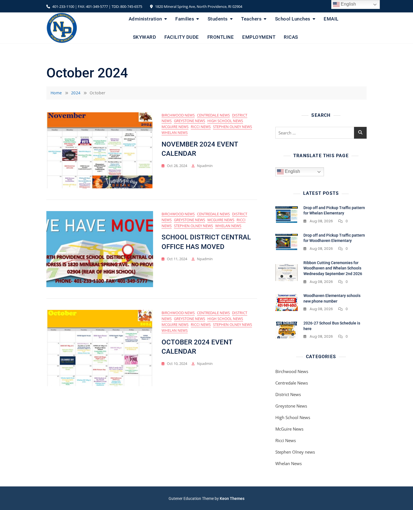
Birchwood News (178, 115)
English (292, 171)
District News (288, 394)
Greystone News (189, 120)
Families (184, 19)
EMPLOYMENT (258, 37)
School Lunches (292, 19)
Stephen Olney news (232, 126)
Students (218, 19)
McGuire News (175, 126)
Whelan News (175, 132)
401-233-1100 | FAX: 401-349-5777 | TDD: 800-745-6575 (96, 6)
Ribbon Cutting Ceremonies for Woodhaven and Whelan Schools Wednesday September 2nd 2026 (332, 268)
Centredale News (213, 115)
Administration (145, 19)
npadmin (205, 165)
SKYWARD (144, 37)
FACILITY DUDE (181, 37)
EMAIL (331, 19)
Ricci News (201, 126)
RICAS (291, 37)
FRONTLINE (220, 37)
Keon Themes (232, 498)
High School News (225, 120)
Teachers (251, 19)
